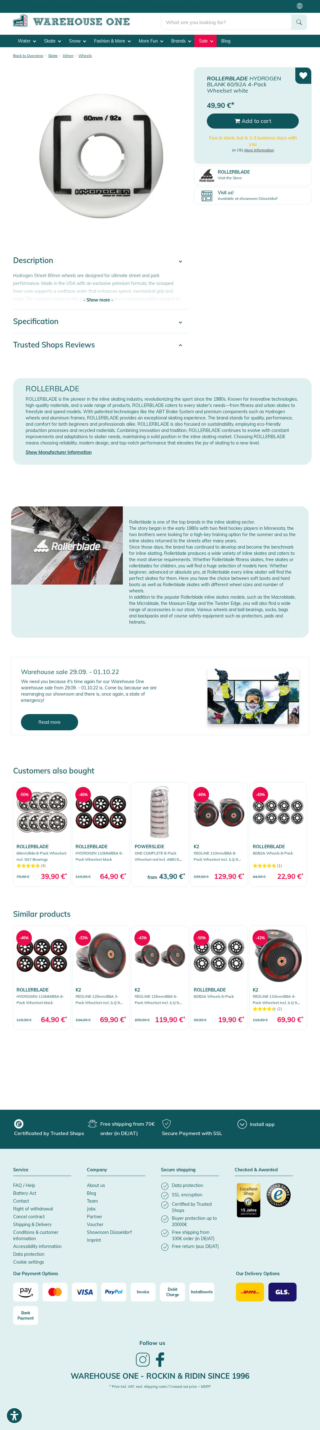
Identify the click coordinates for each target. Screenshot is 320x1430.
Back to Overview (28, 55)
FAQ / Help (24, 1185)
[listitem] (190, 1186)
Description (33, 260)
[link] (42, 834)
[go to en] (87, 25)
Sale (204, 41)
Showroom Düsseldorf (109, 1232)
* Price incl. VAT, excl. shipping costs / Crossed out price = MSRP (160, 1386)
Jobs (91, 1209)
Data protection (28, 1254)
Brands (179, 41)
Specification (35, 321)
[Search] (299, 22)
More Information (259, 150)
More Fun (149, 41)
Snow (75, 41)
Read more (49, 722)
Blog (225, 41)
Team (92, 1201)
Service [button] (20, 1170)
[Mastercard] (55, 1292)
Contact (21, 1201)
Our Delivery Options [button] (258, 1273)
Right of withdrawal (33, 1209)
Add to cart (255, 120)
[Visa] (84, 1292)
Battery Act (24, 1193)
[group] (50, 1128)
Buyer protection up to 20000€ (174, 6)
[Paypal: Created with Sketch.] (113, 1292)
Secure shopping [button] (178, 1170)
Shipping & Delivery (32, 1224)
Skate (50, 41)
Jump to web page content (26, 3)
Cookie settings (28, 1262)
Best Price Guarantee (112, 6)
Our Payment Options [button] (35, 1273)
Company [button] (97, 1170)
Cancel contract (29, 1217)
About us (96, 1185)
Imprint (94, 1240)
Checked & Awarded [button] (256, 1170)
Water (25, 41)
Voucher (95, 1224)
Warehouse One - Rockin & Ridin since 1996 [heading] (160, 1376)
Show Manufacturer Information (59, 452)
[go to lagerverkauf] (253, 695)
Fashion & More (110, 41)
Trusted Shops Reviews (54, 344)
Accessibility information (37, 1246)
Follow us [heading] (152, 1342)
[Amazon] (25, 1292)
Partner (94, 1217)
